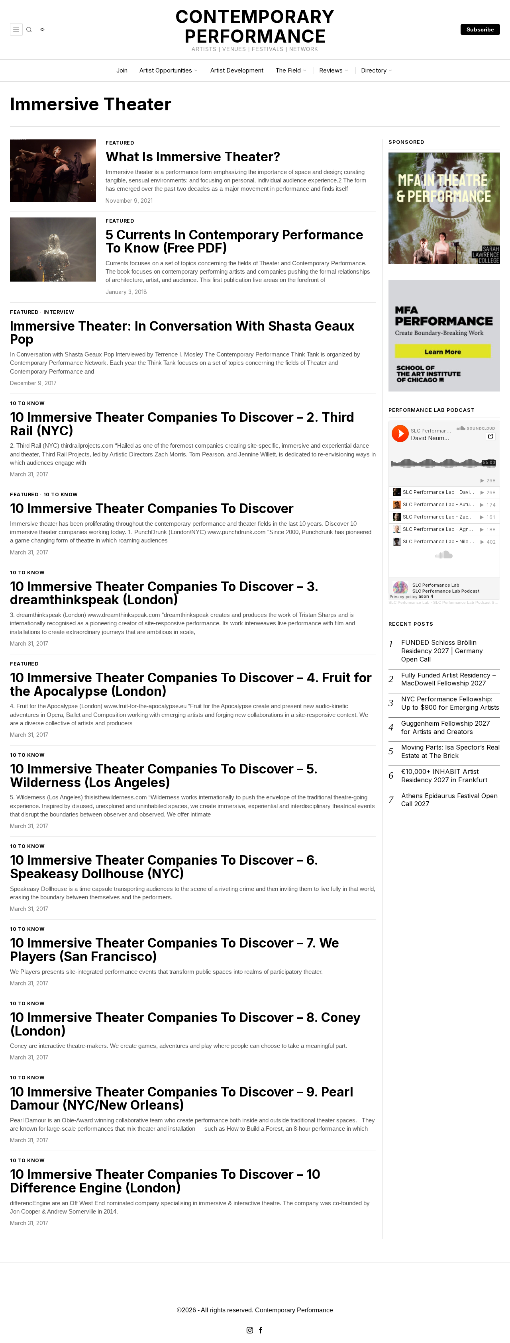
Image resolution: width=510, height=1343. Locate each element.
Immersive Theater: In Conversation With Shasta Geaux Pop (182, 332)
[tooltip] (250, 1330)
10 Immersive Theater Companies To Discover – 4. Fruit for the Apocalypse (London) (191, 684)
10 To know (27, 403)
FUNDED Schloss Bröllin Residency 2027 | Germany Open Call (442, 650)
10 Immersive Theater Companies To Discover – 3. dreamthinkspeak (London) (164, 593)
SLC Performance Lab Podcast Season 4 (471, 602)
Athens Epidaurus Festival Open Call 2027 (449, 800)
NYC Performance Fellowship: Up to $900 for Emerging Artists (450, 703)
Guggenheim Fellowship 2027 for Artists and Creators (445, 727)
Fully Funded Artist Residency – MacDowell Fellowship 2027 (448, 679)
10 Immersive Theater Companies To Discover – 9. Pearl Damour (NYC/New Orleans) (181, 1098)
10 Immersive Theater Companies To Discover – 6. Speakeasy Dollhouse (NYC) (164, 867)
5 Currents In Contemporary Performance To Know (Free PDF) (234, 241)
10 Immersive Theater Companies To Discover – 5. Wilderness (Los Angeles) (164, 775)
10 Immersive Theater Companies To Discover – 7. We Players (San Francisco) (174, 949)
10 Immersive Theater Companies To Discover (152, 508)
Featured (120, 143)
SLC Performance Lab (409, 602)
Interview (59, 312)
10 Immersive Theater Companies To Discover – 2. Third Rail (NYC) (182, 424)
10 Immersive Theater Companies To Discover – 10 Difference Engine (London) (165, 1181)
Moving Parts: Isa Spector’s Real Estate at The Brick (450, 751)
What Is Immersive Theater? (193, 157)
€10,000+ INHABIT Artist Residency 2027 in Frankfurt (444, 775)
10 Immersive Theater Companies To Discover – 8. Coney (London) (185, 1024)
